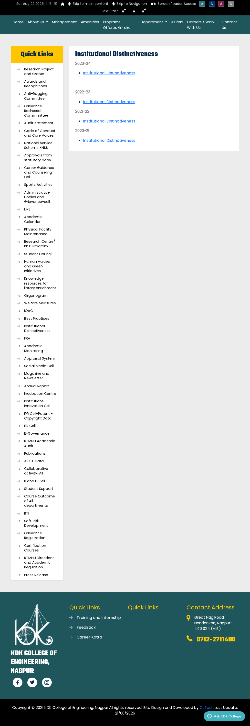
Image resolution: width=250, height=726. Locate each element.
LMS (27, 209)
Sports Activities (38, 184)
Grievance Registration (34, 535)
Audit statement (38, 123)
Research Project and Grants (39, 71)
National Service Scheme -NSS (38, 145)
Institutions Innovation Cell (37, 403)
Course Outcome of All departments (39, 501)
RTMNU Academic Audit (39, 443)
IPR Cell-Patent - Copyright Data (38, 416)
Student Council (38, 254)
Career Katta (89, 637)
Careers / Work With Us (200, 24)
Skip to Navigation (132, 3)
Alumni (177, 21)
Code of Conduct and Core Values (39, 133)
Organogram (36, 295)
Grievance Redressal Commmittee (36, 111)
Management (64, 21)
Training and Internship (99, 617)
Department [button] (152, 21)
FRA (27, 338)
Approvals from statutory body (38, 157)
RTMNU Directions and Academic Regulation (39, 563)
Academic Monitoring (33, 348)
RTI (26, 513)
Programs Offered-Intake (117, 24)
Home (18, 21)
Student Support (38, 488)
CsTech (207, 707)
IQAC (28, 310)
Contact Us (229, 24)
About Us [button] (36, 21)
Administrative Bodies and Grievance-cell (37, 197)
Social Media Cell (39, 366)
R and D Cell (34, 481)
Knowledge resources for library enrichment (40, 283)
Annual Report (36, 386)
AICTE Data (34, 461)
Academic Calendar (33, 219)
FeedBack (86, 627)
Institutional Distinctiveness (37, 328)
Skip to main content (90, 3)
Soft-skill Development (36, 523)
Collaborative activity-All (36, 471)
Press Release (36, 575)
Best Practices (36, 318)
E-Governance (37, 433)
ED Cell (30, 426)
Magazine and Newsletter (36, 376)
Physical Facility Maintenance (37, 231)
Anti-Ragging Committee (36, 96)
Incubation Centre (40, 393)
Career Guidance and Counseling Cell (39, 172)
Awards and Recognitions (35, 83)
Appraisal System (39, 358)
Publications (35, 453)
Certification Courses (35, 548)
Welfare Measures (40, 303)
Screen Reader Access (177, 3)
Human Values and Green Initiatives (37, 266)
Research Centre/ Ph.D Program (39, 244)
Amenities (90, 21)
